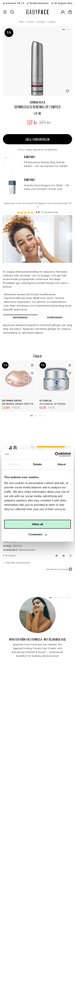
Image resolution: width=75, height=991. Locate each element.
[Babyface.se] (37, 12)
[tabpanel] (37, 61)
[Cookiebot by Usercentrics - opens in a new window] (55, 454)
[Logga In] (62, 12)
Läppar (52, 22)
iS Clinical (46, 400)
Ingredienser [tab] (54, 317)
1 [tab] (63, 30)
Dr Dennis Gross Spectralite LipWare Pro (28, 403)
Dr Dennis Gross (12, 400)
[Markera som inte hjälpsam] (64, 555)
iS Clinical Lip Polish (53, 403)
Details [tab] (37, 464)
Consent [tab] (13, 464)
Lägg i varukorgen (37, 139)
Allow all (37, 524)
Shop (30, 22)
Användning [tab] (20, 317)
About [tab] (62, 464)
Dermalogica (37, 102)
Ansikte (41, 22)
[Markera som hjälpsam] (57, 555)
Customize (35, 534)
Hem (21, 22)
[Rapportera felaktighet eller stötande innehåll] (70, 555)
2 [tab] (67, 30)
